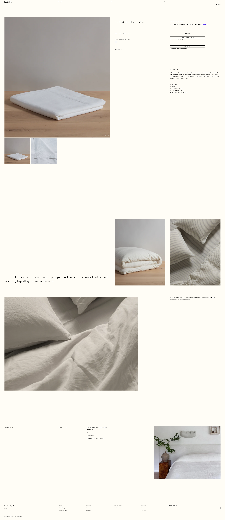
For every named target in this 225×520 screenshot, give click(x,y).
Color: (122, 39)
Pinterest (143, 510)
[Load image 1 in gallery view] (17, 151)
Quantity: (117, 49)
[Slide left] (105, 136)
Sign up (62, 427)
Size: (116, 33)
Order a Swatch (187, 46)
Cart (219, 2)
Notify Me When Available (187, 37)
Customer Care (63, 510)
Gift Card (116, 508)
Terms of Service (118, 505)
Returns (88, 508)
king (120, 33)
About (60, 505)
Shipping (88, 505)
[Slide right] (108, 136)
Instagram (143, 505)
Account (218, 4)
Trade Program (63, 508)
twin (129, 33)
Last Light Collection (11, 516)
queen (124, 33)
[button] (166, 2)
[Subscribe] (33, 508)
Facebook (143, 508)
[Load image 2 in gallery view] (44, 151)
